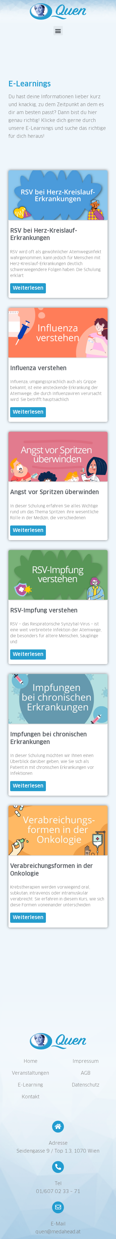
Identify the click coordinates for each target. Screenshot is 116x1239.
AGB (85, 1073)
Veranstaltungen (30, 1073)
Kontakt (30, 1097)
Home (30, 1061)
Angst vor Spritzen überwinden (54, 492)
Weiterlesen (28, 288)
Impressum (86, 1061)
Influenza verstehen (38, 368)
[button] (58, 30)
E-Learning (30, 1085)
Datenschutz (85, 1085)
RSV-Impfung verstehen (43, 611)
